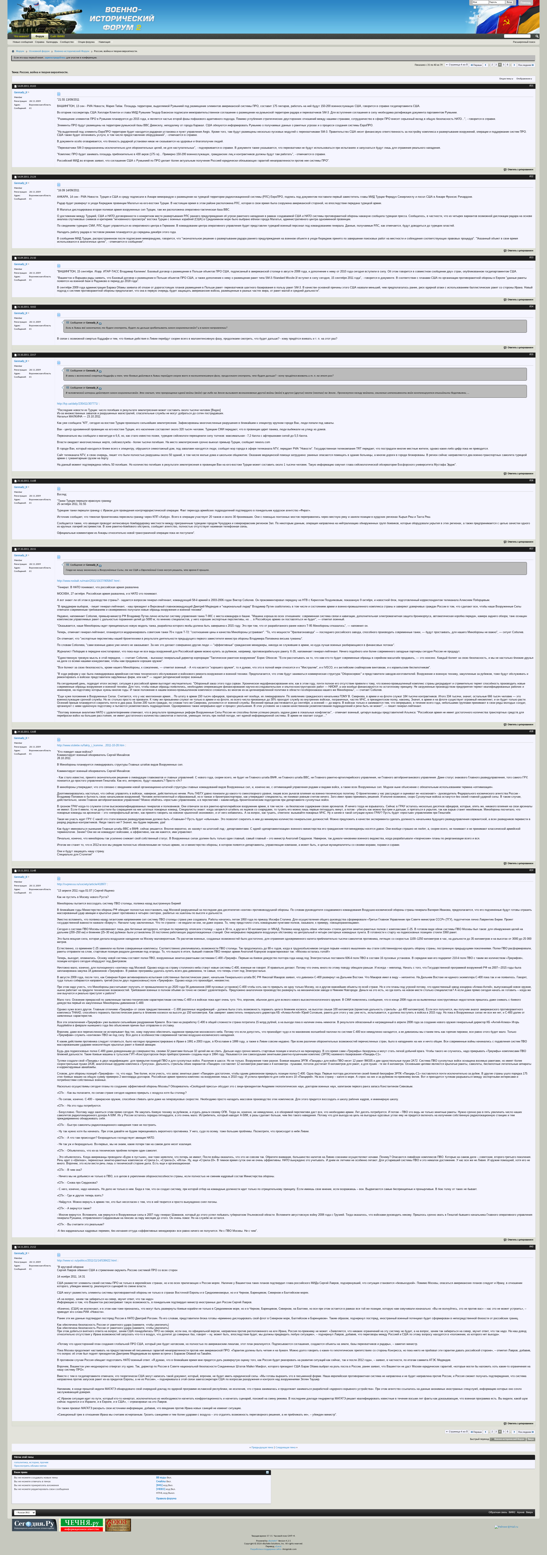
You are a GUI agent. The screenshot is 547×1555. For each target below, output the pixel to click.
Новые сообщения (23, 42)
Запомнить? (482, 7)
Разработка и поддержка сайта (265, 1549)
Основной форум (39, 51)
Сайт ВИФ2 (57, 36)
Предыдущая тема (262, 1447)
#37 (531, 549)
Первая (477, 65)
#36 (531, 480)
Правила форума (166, 1498)
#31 (531, 86)
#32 (531, 176)
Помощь (526, 2)
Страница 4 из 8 (458, 64)
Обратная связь (498, 1512)
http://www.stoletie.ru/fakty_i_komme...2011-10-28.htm (90, 745)
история (34, 1462)
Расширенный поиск (524, 42)
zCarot (278, 1546)
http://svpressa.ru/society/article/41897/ (81, 884)
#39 (531, 870)
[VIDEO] (160, 1489)
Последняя (524, 65)
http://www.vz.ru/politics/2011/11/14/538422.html (87, 1260)
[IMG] (159, 1485)
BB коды (161, 1477)
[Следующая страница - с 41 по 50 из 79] (514, 65)
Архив (520, 1512)
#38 (531, 731)
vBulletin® (273, 1541)
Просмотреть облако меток (30, 1465)
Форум (39, 36)
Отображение (523, 79)
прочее (44, 1462)
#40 (531, 1246)
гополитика (21, 1462)
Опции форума (86, 42)
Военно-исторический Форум (71, 51)
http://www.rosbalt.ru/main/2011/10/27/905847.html (88, 580)
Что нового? (21, 36)
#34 (531, 306)
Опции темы (505, 79)
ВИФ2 (512, 1512)
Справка (39, 42)
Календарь (52, 42)
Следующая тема (286, 1447)
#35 (531, 354)
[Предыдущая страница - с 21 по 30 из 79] (485, 65)
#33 (531, 257)
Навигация (104, 42)
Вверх (531, 1439)
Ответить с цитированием (520, 170)
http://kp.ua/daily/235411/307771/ (77, 403)
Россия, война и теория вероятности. (44, 72)
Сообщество (67, 42)
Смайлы (161, 1481)
